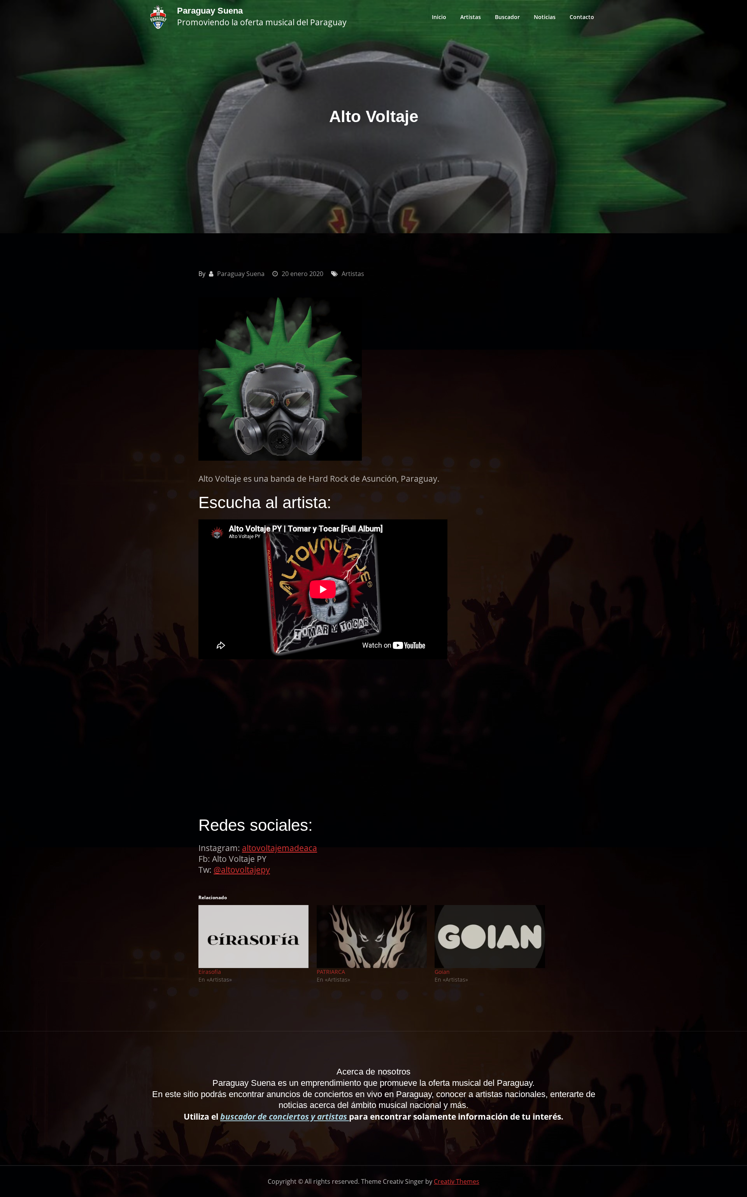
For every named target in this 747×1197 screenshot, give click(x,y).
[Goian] (490, 936)
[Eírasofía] (253, 936)
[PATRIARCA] (372, 936)
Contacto (582, 17)
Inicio (439, 17)
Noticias (545, 17)
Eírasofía (209, 971)
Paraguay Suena (210, 11)
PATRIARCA (331, 971)
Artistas (470, 17)
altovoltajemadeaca (279, 847)
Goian (442, 971)
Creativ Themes (456, 1181)
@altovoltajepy (242, 869)
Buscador (507, 17)
